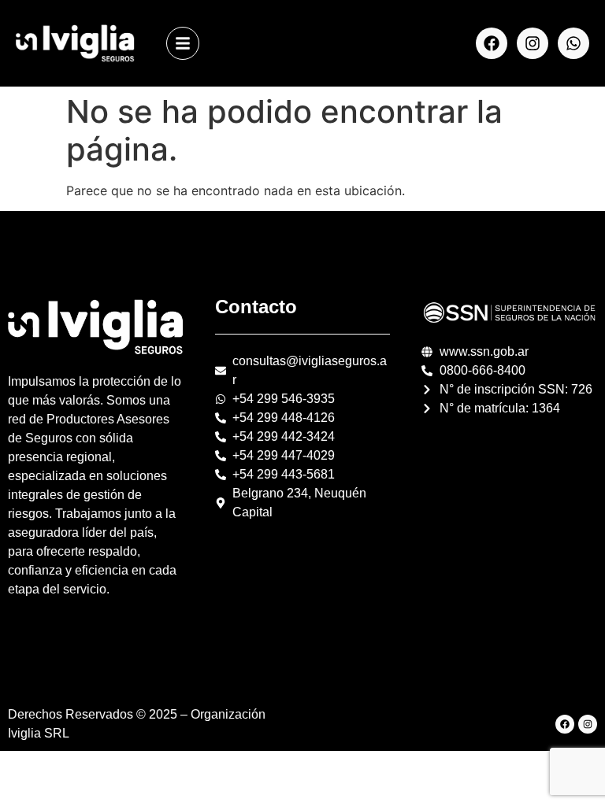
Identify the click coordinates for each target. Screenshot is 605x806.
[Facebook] (491, 43)
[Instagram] (532, 43)
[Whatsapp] (573, 43)
